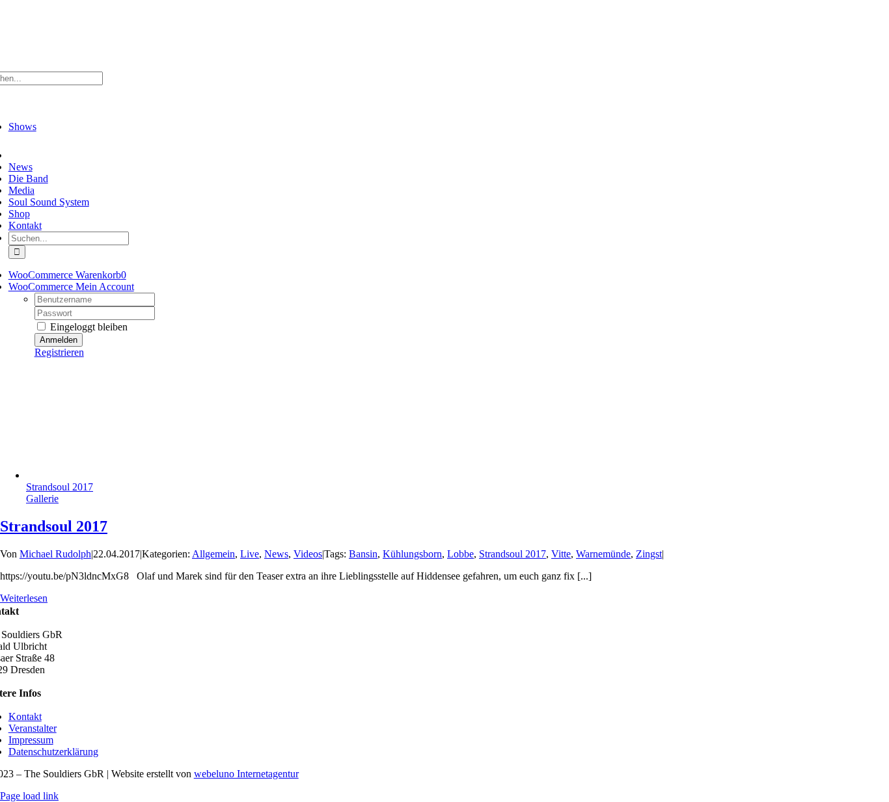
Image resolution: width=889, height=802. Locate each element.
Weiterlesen (24, 598)
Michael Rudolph (55, 553)
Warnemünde (603, 553)
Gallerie (42, 498)
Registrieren (59, 352)
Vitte (561, 553)
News (276, 553)
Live (249, 553)
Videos (308, 553)
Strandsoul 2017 (59, 486)
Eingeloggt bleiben (88, 326)
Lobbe (460, 553)
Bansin (363, 553)
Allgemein (213, 553)
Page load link (29, 795)
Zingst (649, 553)
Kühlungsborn (412, 553)
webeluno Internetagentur (246, 773)
